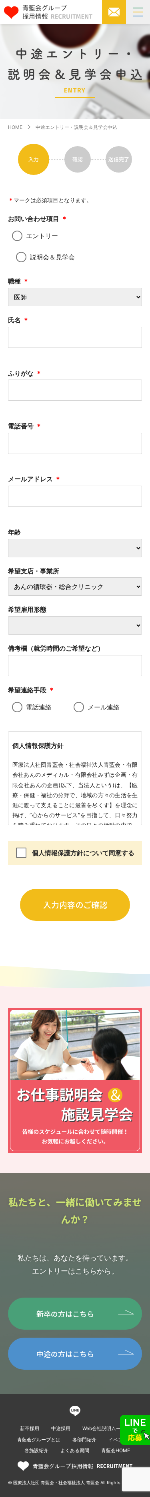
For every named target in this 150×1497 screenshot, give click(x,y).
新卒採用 (29, 1428)
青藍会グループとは (38, 1440)
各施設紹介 (36, 1450)
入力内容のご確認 (75, 904)
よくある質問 (74, 1450)
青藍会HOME (115, 1450)
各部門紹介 (84, 1440)
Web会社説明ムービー (106, 1428)
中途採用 (60, 1428)
